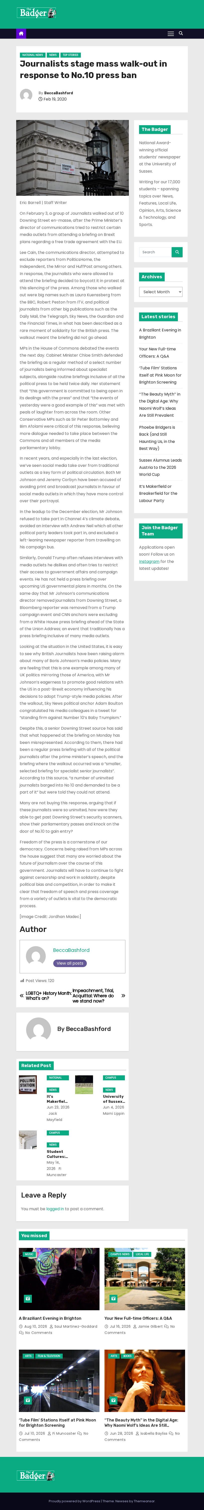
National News (32, 55)
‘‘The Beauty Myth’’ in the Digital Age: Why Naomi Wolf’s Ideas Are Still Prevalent (141, 1425)
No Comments (38, 1332)
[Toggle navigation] (170, 33)
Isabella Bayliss (154, 1433)
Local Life (142, 1254)
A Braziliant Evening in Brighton (50, 1318)
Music (29, 1254)
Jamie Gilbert (150, 1326)
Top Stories (70, 55)
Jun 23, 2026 (58, 1107)
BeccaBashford (58, 93)
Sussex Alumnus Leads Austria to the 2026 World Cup (160, 467)
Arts (28, 1356)
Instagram (149, 561)
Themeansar (144, 1501)
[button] (182, 33)
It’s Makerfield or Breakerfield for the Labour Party (158, 493)
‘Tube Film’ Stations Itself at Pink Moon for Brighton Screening (160, 375)
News (53, 55)
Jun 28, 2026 (122, 1433)
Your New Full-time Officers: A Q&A (138, 1318)
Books (127, 1356)
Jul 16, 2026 (121, 1326)
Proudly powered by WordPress (75, 1501)
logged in (55, 1209)
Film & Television (49, 1356)
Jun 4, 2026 (113, 1107)
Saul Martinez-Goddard (75, 1326)
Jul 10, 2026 (35, 1433)
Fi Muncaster (64, 1433)
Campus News (110, 1078)
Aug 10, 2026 (36, 1326)
